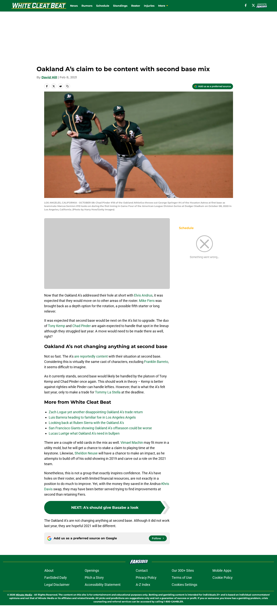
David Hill (49, 77)
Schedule (102, 5)
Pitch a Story (94, 578)
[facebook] (246, 5)
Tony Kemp (56, 326)
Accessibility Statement (103, 585)
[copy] (67, 86)
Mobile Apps (221, 570)
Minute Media (24, 594)
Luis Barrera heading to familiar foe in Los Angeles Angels (92, 417)
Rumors (86, 5)
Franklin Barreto (156, 362)
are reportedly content (91, 356)
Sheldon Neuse (86, 453)
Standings (120, 5)
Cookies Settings (184, 585)
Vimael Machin (132, 443)
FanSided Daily (55, 578)
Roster (135, 5)
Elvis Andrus (143, 295)
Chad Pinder (81, 326)
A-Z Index (143, 585)
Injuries (149, 5)
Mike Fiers (147, 301)
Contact (142, 570)
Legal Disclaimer (56, 585)
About (48, 570)
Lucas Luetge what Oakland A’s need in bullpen (84, 433)
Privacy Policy (146, 578)
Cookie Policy (222, 578)
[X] (253, 5)
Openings (92, 570)
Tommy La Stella (108, 392)
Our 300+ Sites (183, 570)
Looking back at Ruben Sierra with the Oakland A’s (86, 423)
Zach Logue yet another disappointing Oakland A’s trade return (96, 412)
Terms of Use (182, 578)
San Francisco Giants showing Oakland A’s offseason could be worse (100, 428)
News (74, 5)
